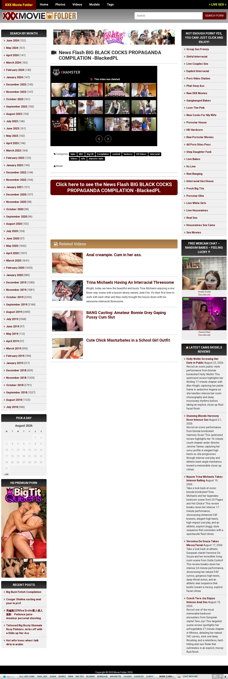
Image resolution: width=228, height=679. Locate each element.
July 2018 (12, 407)
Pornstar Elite (195, 195)
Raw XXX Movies (196, 93)
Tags (110, 4)
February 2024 (15, 70)
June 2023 (12, 128)
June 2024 (12, 40)
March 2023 (13, 150)
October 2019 (14, 297)
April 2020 (12, 253)
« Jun (6, 474)
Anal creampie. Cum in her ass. (114, 254)
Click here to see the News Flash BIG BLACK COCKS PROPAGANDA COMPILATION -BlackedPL (114, 187)
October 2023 (14, 99)
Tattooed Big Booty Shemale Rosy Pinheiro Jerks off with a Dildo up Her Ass (24, 629)
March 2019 (13, 348)
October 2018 (14, 385)
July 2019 (12, 319)
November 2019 (16, 289)
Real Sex (191, 217)
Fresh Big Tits (195, 188)
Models (94, 4)
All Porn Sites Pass (198, 144)
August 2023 (14, 114)
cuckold (116, 154)
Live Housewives (197, 210)
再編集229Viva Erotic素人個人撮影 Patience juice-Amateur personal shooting (24, 614)
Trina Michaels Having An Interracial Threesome (130, 282)
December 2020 (16, 194)
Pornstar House (196, 122)
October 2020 (14, 209)
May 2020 (12, 245)
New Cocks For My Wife (201, 115)
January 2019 (14, 363)
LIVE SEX (217, 4)
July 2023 (12, 121)
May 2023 (12, 135)
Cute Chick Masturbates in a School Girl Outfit (128, 340)
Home (44, 4)
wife (83, 159)
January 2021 (14, 187)
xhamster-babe (96, 159)
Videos (77, 4)
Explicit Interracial (197, 71)
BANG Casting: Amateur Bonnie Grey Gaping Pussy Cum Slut (126, 314)
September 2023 (16, 106)
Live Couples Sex (197, 63)
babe (73, 154)
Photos (60, 4)
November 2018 (16, 377)
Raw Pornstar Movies (200, 137)
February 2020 (15, 267)
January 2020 (14, 275)
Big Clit (90, 154)
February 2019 (15, 355)
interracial (155, 154)
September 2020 (16, 216)
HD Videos (141, 154)
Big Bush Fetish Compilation (23, 592)
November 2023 (16, 91)
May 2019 (12, 333)
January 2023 (14, 165)
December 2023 (16, 84)
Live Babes (193, 159)
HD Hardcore (194, 129)
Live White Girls (196, 203)
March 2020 (13, 260)
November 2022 (16, 179)
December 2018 (16, 370)
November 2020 (16, 201)
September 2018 (16, 392)
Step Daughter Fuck (198, 151)
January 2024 (14, 77)
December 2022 (16, 172)
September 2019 (16, 304)
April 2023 (12, 143)
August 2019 (14, 312)
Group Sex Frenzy (197, 49)
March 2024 (13, 62)
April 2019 (12, 341)
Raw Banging (194, 173)
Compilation (103, 154)
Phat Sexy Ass (195, 85)
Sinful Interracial (196, 56)
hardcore (128, 154)
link (225, 627)
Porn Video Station (198, 78)
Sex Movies (193, 232)
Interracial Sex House (200, 181)
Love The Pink (195, 107)
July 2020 (12, 231)
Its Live (191, 166)
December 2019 (16, 282)
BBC (81, 154)
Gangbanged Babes (198, 100)
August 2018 (14, 399)
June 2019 (12, 326)
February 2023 (15, 158)
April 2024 (12, 55)
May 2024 (12, 47)
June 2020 (12, 238)
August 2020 (14, 223)
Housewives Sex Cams (200, 225)
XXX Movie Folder (19, 5)
